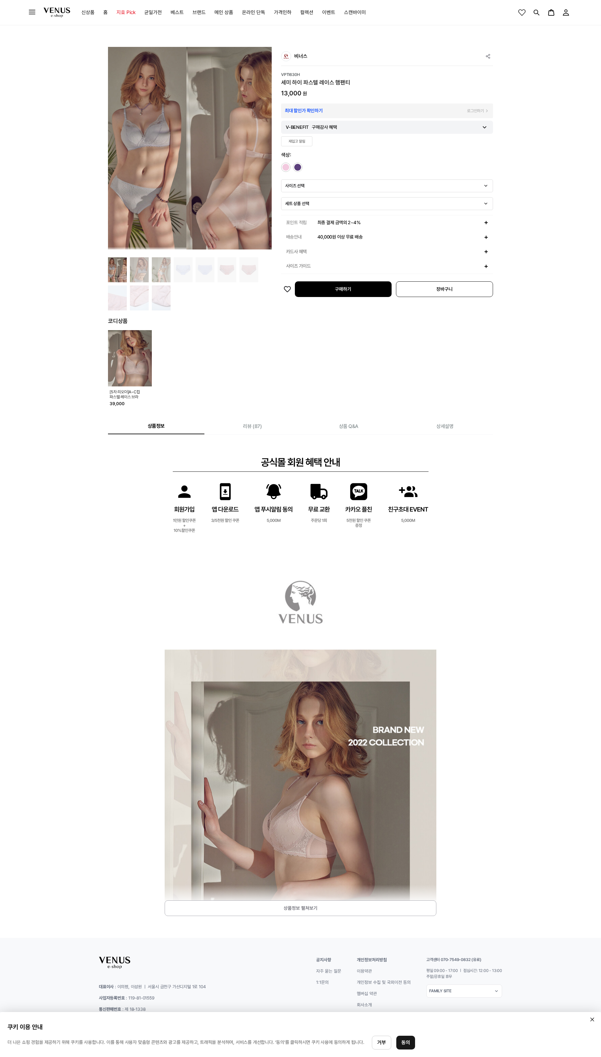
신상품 (88, 12)
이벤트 (328, 12)
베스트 (177, 12)
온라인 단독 (253, 12)
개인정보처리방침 (372, 959)
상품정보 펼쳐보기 (300, 908)
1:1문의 (322, 982)
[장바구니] (551, 12)
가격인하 (282, 12)
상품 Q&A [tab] (348, 426)
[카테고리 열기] (32, 12)
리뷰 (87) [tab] (252, 426)
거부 (381, 1042)
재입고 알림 (297, 141)
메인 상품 (223, 12)
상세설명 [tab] (444, 426)
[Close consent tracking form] (592, 1019)
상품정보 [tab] (156, 426)
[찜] (522, 12)
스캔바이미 (355, 12)
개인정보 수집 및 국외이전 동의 (384, 982)
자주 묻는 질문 (328, 971)
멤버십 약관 (367, 993)
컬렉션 (306, 12)
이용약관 (364, 971)
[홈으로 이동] (57, 12)
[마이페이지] (566, 12)
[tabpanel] (300, 681)
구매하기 (343, 289)
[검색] (536, 12)
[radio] (285, 167)
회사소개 (364, 1004)
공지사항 (323, 959)
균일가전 (153, 12)
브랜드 (199, 12)
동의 (405, 1042)
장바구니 (444, 289)
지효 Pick (126, 12)
